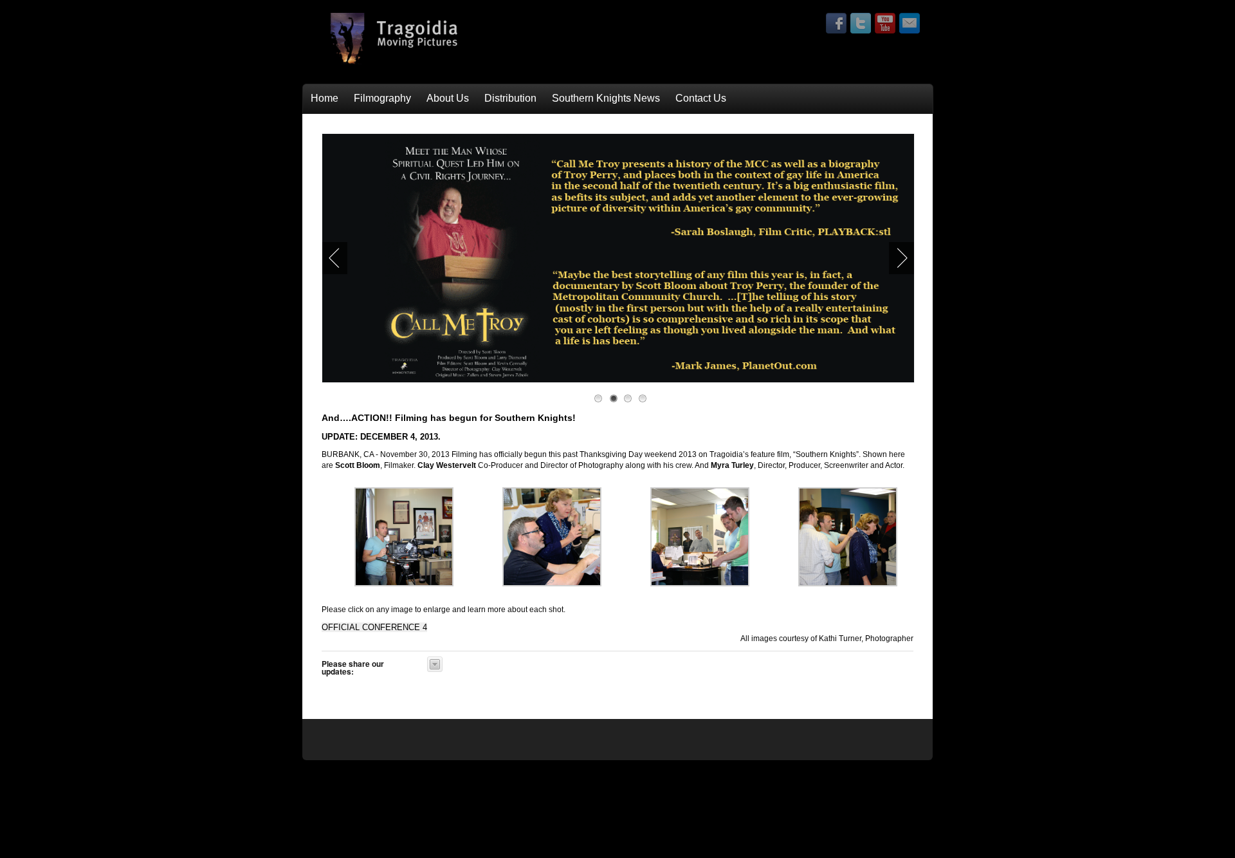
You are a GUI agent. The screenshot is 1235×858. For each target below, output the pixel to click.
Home (324, 98)
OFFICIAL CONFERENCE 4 (374, 627)
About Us (447, 98)
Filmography (382, 98)
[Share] (435, 664)
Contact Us (700, 98)
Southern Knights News (606, 98)
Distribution (510, 98)
